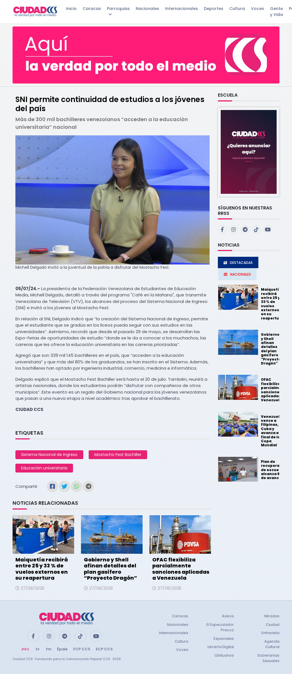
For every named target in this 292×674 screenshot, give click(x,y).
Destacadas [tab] (241, 262)
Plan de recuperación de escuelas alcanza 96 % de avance (274, 469)
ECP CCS (104, 649)
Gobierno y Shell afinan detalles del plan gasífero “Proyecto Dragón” (110, 569)
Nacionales (147, 8)
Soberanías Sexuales (268, 658)
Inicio (71, 8)
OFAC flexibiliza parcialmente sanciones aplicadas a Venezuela (180, 569)
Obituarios (224, 655)
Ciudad (272, 624)
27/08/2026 (32, 588)
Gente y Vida (276, 11)
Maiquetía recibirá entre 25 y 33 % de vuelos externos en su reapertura (41, 569)
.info (25, 649)
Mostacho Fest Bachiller (117, 454)
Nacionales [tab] (240, 274)
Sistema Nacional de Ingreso (49, 454)
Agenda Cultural (271, 644)
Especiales (224, 638)
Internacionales (181, 8)
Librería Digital (221, 646)
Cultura (237, 8)
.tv (37, 649)
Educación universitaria (44, 468)
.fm (48, 649)
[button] (248, 151)
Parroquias (118, 8)
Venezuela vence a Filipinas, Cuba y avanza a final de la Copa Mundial (271, 431)
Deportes (213, 8)
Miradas (271, 616)
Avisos (228, 616)
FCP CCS (81, 649)
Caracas (92, 8)
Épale (62, 649)
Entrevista (270, 633)
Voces (257, 8)
